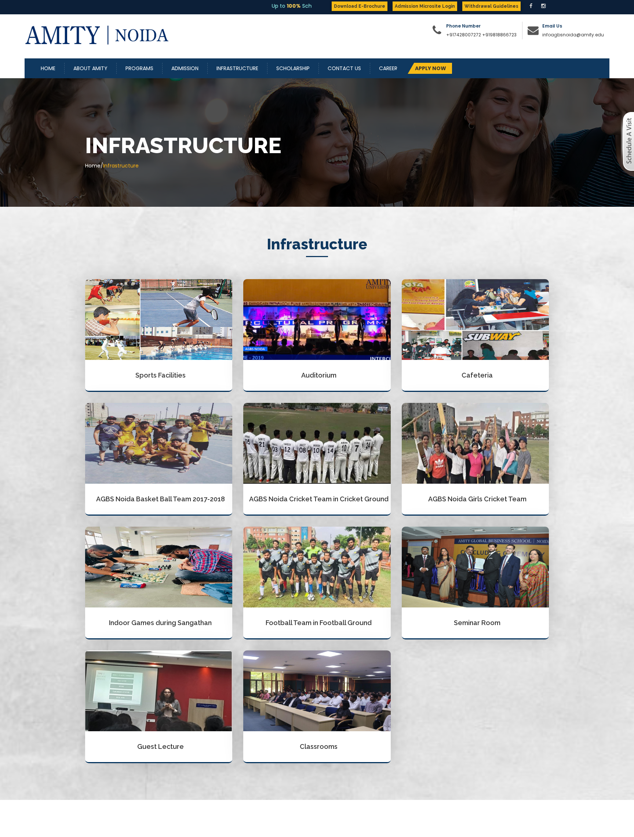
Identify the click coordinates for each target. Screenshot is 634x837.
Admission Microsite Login (425, 6)
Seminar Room (477, 623)
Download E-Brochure (359, 6)
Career (388, 68)
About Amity (90, 68)
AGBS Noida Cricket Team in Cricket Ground (319, 499)
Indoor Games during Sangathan (160, 623)
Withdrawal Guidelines (491, 6)
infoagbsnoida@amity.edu (573, 35)
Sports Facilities (160, 375)
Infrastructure (237, 68)
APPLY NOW (430, 68)
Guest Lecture (160, 746)
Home (48, 68)
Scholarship (293, 68)
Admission (184, 68)
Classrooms (319, 746)
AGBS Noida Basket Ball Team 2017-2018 (160, 499)
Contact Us (344, 68)
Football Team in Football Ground (319, 623)
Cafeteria (477, 375)
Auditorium (318, 375)
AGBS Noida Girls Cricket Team (477, 499)
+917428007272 (463, 35)
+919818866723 (499, 35)
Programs (139, 68)
